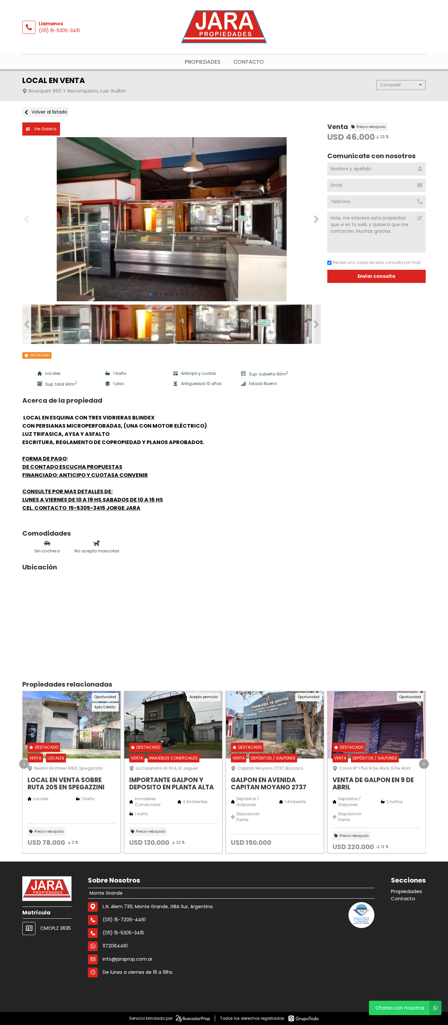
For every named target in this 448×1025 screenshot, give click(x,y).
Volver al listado (48, 112)
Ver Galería (44, 129)
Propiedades (202, 62)
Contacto (249, 62)
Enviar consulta (376, 276)
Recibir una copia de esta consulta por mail (377, 262)
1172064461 (115, 946)
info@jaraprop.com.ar (128, 959)
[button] (316, 219)
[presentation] (24, 764)
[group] (171, 219)
